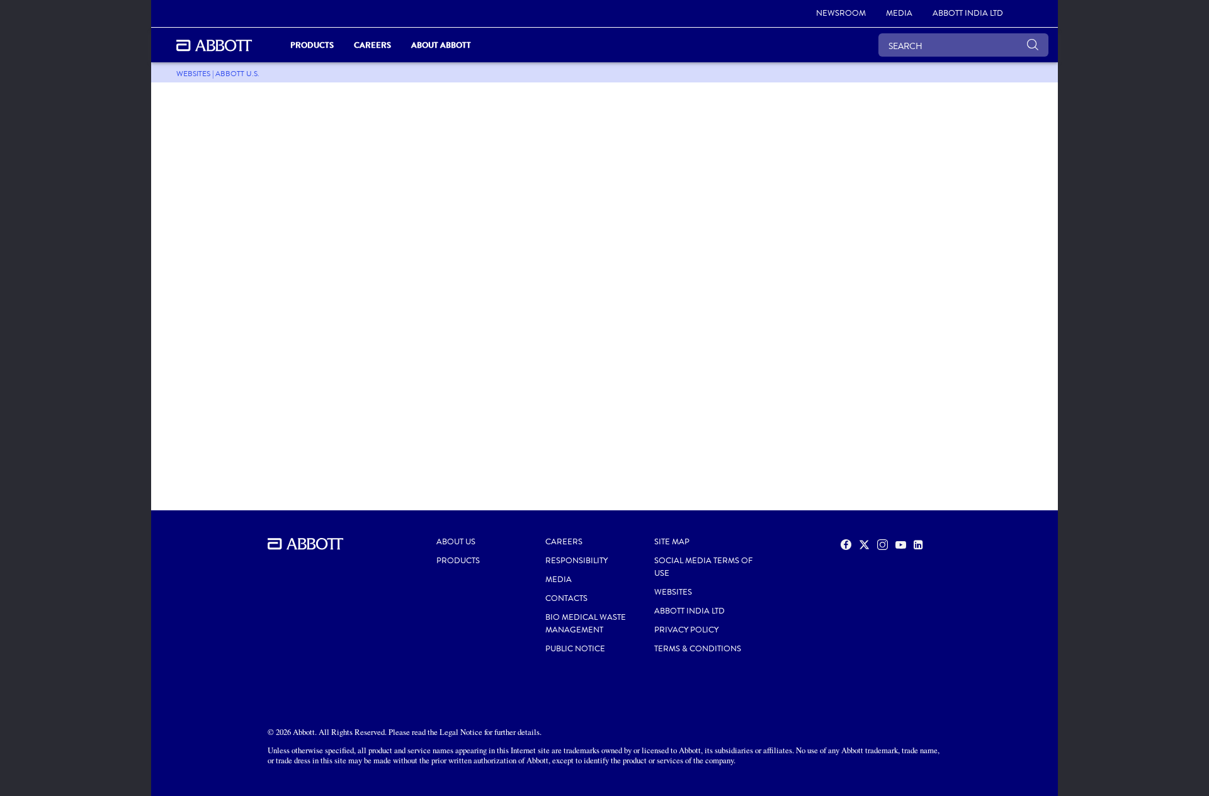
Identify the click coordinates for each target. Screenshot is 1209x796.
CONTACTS (566, 598)
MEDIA (558, 579)
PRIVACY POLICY (686, 630)
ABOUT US (455, 541)
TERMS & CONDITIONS (697, 648)
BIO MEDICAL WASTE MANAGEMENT (585, 624)
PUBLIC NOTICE (575, 648)
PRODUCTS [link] (312, 45)
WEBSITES (673, 592)
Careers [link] (372, 45)
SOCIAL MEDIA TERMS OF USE (703, 567)
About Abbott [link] (441, 45)
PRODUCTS (458, 560)
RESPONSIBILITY (576, 560)
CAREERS (563, 541)
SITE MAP (672, 541)
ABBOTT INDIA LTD (689, 611)
